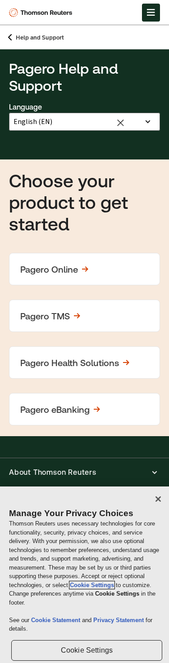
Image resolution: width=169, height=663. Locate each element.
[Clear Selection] (122, 121)
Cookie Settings (92, 585)
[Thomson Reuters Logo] (42, 12)
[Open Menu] (151, 13)
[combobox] (75, 121)
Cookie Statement (56, 620)
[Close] (158, 499)
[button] (84, 269)
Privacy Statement (119, 620)
